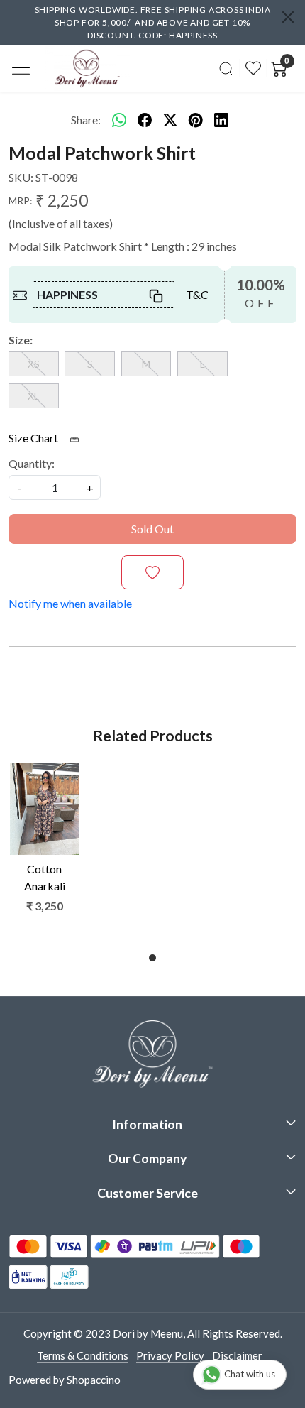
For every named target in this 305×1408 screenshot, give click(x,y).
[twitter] (170, 120)
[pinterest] (196, 120)
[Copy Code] (155, 294)
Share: (86, 119)
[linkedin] (221, 120)
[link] (227, 68)
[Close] (288, 17)
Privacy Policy (170, 1355)
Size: (21, 339)
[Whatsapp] (119, 120)
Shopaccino (94, 1379)
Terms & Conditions (82, 1355)
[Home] (87, 68)
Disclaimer (237, 1355)
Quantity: (32, 463)
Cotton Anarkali (44, 877)
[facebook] (144, 120)
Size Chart (34, 437)
